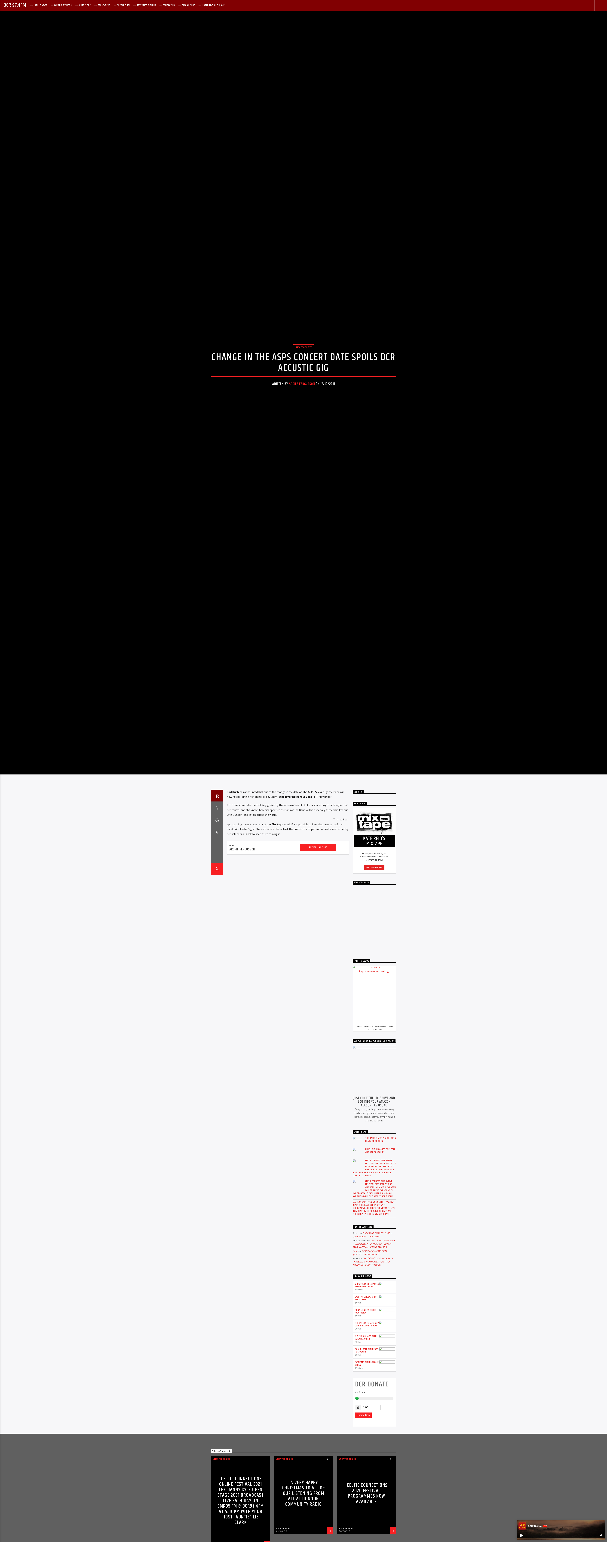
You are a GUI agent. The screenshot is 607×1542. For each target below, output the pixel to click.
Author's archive (318, 927)
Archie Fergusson (302, 420)
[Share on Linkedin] (217, 924)
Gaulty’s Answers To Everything (366, 1378)
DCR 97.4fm (14, 5)
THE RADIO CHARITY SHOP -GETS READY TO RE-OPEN (380, 1220)
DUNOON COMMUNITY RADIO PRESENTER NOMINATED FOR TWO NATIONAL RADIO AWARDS (374, 1323)
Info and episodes (374, 947)
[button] (521, 1535)
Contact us (169, 5)
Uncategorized (303, 383)
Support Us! (123, 5)
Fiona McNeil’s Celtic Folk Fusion (365, 1391)
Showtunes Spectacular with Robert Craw (367, 1365)
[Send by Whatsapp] (217, 936)
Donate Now (363, 1494)
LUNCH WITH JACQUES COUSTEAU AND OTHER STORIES (380, 1231)
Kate (355, 1330)
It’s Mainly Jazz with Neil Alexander (366, 1417)
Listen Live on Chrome (213, 5)
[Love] (217, 949)
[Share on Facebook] (217, 887)
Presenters (104, 5)
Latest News (40, 5)
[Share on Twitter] (217, 900)
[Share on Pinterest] (217, 912)
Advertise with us (146, 5)
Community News (63, 5)
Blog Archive (188, 5)
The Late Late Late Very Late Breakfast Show (367, 1404)
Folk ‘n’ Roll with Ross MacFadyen (366, 1430)
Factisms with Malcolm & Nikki (367, 1443)
